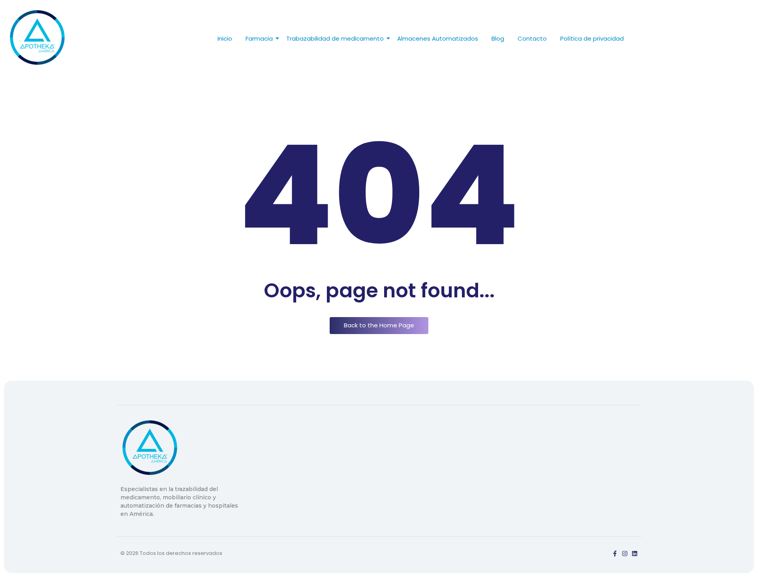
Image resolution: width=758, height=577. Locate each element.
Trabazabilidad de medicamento (335, 38)
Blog (498, 38)
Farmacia (259, 38)
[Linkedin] (635, 553)
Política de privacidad (592, 38)
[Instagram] (625, 553)
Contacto (532, 38)
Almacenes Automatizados (437, 38)
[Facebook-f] (615, 553)
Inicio (225, 38)
